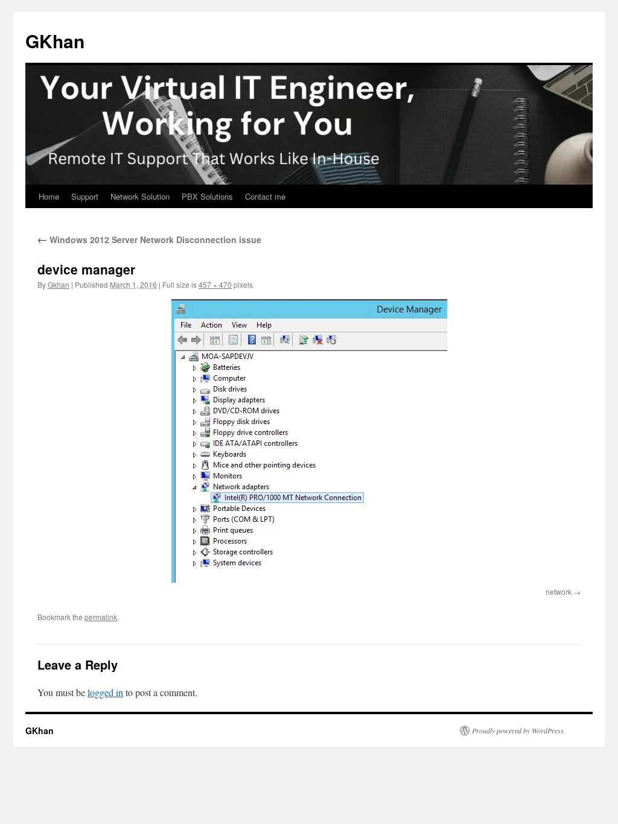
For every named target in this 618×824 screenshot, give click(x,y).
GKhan (54, 41)
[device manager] (309, 441)
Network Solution (140, 196)
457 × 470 (215, 284)
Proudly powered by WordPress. (518, 730)
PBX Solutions (207, 196)
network (559, 591)
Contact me (265, 196)
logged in (105, 692)
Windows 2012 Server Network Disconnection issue (149, 239)
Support (84, 196)
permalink (100, 617)
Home (49, 196)
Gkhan (58, 284)
